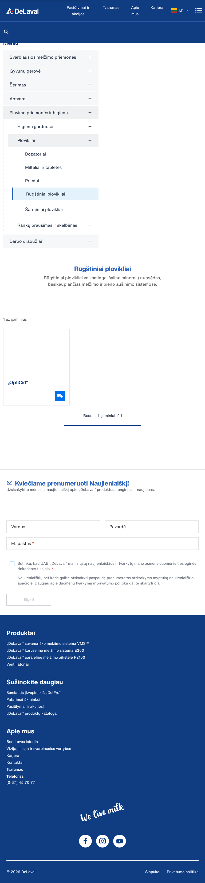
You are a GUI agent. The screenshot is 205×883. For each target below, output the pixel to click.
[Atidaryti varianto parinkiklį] (60, 396)
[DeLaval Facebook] (85, 841)
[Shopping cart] (198, 10)
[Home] (22, 10)
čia (157, 583)
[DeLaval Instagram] (102, 841)
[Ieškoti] (6, 32)
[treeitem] (55, 194)
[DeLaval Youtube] (119, 841)
